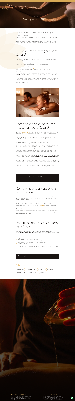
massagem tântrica (26, 132)
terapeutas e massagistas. (30, 68)
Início (35, 16)
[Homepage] (2, 6)
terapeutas (41, 205)
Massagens (39, 16)
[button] (69, 3)
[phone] (67, 3)
